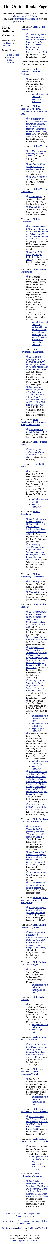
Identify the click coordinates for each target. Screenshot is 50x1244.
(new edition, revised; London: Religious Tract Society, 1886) (37, 941)
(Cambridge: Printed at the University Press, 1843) (37, 657)
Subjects (21, 1223)
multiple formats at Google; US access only (40, 718)
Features (22, 1228)
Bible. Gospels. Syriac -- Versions (34, 1038)
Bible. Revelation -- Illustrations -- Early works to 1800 (33, 422)
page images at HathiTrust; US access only (38, 1166)
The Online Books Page (25, 6)
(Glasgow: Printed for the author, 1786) (37, 784)
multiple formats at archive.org (40, 95)
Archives (32, 1228)
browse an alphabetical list (26, 19)
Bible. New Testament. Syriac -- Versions (34, 1110)
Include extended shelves (25, 16)
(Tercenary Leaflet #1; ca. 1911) (36, 911)
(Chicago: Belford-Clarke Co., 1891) (35, 256)
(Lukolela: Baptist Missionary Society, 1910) (35, 552)
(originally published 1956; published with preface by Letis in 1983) (35, 833)
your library (7, 43)
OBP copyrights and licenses (25, 1240)
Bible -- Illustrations (30, 220)
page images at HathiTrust (38, 100)
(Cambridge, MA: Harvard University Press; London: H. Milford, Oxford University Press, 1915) (36, 43)
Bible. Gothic (13, 55)
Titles (44, 1221)
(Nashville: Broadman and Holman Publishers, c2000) (36, 526)
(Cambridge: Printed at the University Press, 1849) (36, 126)
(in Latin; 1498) (36, 430)
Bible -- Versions (11, 61)
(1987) (36, 153)
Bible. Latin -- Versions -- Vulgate (33, 963)
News (13, 1228)
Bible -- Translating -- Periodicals (32, 575)
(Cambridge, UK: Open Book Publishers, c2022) (37, 1188)
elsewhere (6, 45)
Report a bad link (36, 1214)
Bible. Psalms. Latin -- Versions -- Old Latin (34, 1140)
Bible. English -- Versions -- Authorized (34, 820)
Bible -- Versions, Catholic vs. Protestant (31, 71)
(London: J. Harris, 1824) (35, 453)
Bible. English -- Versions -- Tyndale (34, 926)
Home (4, 1221)
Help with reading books (15, 1214)
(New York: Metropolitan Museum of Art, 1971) (37, 363)
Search (13, 1221)
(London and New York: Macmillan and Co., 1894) (37, 1050)
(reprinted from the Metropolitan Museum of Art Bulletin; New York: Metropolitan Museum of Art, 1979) (37, 232)
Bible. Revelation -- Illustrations (32, 350)
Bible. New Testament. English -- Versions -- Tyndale (32, 1071)
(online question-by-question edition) (35, 166)
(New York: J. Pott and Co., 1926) (37, 807)
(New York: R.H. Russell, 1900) (37, 396)
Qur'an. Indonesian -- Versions (31, 1175)
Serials (30, 1223)
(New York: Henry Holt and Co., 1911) (35, 686)
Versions (11, 57)
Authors (35, 1221)
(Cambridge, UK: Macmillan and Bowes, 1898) (37, 1122)
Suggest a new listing (25, 1216)
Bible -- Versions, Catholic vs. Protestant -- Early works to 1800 (34, 110)
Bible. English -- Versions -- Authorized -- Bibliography (34, 900)
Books (5, 1228)
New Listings (24, 1221)
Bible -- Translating (30, 512)
